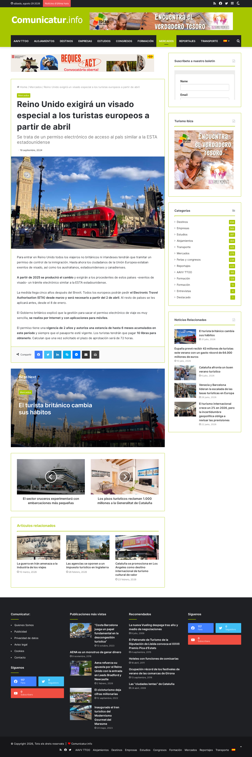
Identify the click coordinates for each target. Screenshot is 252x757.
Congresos (124, 41)
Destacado (184, 297)
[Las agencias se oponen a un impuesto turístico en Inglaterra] (87, 547)
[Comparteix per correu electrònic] (86, 355)
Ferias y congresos (189, 259)
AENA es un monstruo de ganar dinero (95, 652)
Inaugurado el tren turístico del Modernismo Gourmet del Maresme (106, 715)
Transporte (209, 41)
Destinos (66, 41)
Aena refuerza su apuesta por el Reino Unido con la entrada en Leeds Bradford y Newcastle (108, 671)
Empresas (85, 41)
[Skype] (67, 355)
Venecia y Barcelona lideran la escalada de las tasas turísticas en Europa (216, 389)
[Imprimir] (95, 355)
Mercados (166, 41)
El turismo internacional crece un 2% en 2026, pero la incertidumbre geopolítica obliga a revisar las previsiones (217, 412)
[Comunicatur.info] (47, 19)
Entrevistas (184, 291)
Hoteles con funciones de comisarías (154, 658)
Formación (146, 41)
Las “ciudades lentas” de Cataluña (151, 684)
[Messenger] (76, 355)
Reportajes (187, 41)
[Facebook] (39, 355)
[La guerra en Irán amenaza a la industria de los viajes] (38, 547)
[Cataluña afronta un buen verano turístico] (185, 372)
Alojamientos (44, 41)
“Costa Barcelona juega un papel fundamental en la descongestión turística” (106, 633)
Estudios (103, 41)
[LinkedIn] (57, 355)
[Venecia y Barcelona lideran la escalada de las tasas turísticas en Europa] (185, 390)
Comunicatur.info (81, 743)
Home (23, 87)
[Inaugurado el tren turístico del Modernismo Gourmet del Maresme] (81, 712)
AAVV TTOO (21, 41)
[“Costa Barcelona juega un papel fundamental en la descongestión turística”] (81, 630)
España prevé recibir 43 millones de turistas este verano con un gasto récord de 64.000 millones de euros (203, 352)
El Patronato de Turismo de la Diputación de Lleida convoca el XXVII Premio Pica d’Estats (154, 644)
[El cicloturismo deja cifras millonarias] (81, 695)
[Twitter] (48, 355)
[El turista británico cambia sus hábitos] (185, 336)
